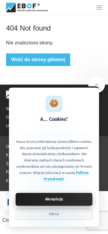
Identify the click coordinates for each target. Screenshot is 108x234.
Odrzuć (54, 214)
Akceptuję (54, 199)
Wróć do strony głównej (38, 59)
